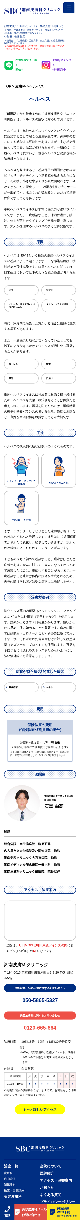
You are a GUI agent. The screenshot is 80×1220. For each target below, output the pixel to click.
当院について (50, 1166)
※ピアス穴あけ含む (67, 1216)
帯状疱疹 (13, 687)
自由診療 (10, 1178)
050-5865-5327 (40, 1000)
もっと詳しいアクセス (40, 1109)
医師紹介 (47, 1173)
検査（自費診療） (15, 1190)
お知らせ (47, 1187)
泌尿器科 (10, 1184)
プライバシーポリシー (58, 1202)
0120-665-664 (40, 1028)
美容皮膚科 (13, 1196)
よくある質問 (50, 1195)
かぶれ (49, 687)
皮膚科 (8, 1173)
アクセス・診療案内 (56, 1180)
